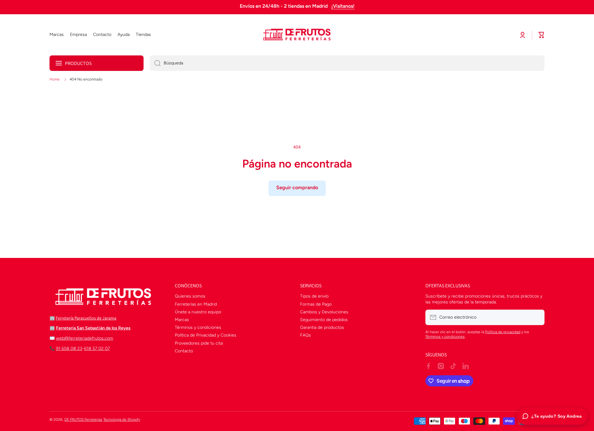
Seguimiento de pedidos (324, 319)
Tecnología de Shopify (121, 419)
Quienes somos (190, 296)
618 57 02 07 (97, 348)
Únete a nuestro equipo (198, 312)
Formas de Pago (316, 304)
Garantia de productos (322, 327)
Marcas (182, 319)
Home (55, 79)
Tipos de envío (314, 296)
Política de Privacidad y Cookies (205, 335)
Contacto (184, 351)
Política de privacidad (502, 332)
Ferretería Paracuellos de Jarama (86, 318)
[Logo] (297, 35)
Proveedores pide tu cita (199, 343)
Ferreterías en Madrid (196, 304)
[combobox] (347, 63)
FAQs (305, 335)
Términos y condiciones (198, 327)
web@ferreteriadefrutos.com (84, 338)
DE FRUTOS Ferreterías (83, 419)
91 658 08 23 (69, 348)
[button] (541, 35)
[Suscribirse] (536, 317)
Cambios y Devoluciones (324, 312)
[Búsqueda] (155, 63)
